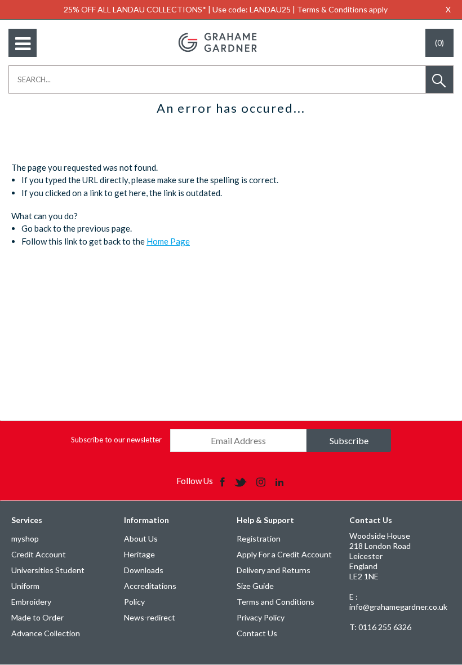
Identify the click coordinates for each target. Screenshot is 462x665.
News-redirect (149, 617)
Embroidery (31, 601)
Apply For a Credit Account (284, 554)
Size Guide (255, 586)
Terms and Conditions (275, 601)
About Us (141, 538)
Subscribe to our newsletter (116, 439)
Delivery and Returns (273, 570)
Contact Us (257, 633)
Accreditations (150, 586)
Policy (134, 601)
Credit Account (38, 554)
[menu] (22, 43)
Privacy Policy (261, 617)
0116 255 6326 (380, 627)
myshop (25, 538)
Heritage (139, 554)
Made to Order (37, 617)
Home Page (168, 241)
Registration (259, 538)
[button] (439, 79)
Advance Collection (45, 633)
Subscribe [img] (349, 440)
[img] (223, 481)
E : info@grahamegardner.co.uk (398, 601)
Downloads (143, 570)
